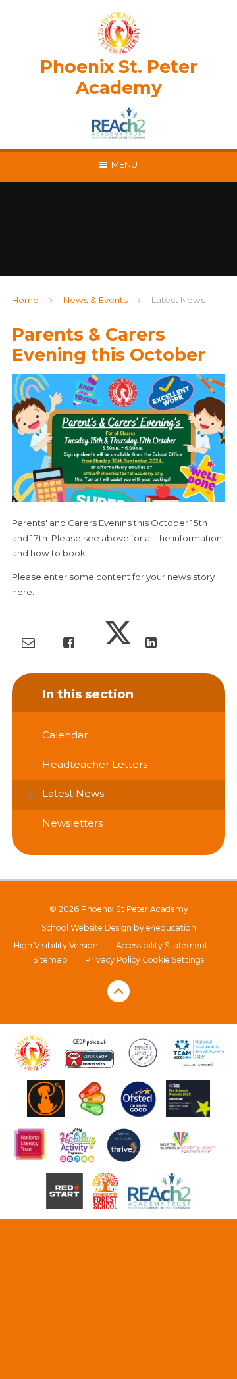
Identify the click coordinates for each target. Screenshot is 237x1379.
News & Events (95, 300)
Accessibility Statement (162, 945)
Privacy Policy (112, 960)
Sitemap (50, 960)
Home (25, 300)
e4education (171, 927)
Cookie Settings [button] (173, 960)
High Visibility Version (56, 945)
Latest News (178, 300)
